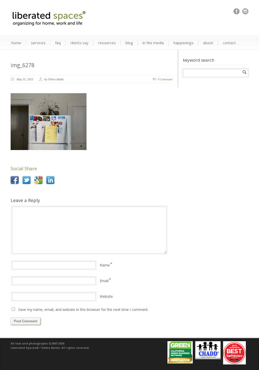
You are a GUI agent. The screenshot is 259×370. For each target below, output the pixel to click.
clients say (79, 42)
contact (229, 42)
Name (105, 265)
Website (106, 296)
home (16, 42)
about (208, 42)
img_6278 (22, 65)
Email (104, 280)
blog (129, 42)
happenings (183, 42)
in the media (153, 42)
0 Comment (165, 79)
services (38, 42)
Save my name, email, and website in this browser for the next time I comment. (83, 309)
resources (107, 42)
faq (58, 42)
